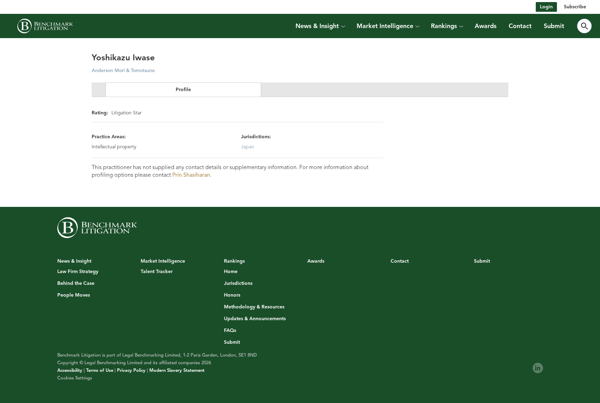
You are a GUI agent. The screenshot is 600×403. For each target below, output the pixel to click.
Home (231, 271)
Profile (183, 90)
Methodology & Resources (254, 307)
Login (546, 7)
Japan (247, 147)
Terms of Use (99, 370)
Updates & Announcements (255, 318)
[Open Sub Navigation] (343, 26)
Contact (520, 26)
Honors (232, 295)
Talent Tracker (157, 271)
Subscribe (575, 7)
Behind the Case (75, 283)
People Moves (73, 295)
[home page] (45, 26)
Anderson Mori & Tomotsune (123, 70)
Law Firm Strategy (77, 271)
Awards (486, 26)
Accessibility (69, 370)
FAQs (230, 330)
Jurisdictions (238, 283)
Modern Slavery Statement (177, 370)
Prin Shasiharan (191, 175)
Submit (554, 26)
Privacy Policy (131, 370)
